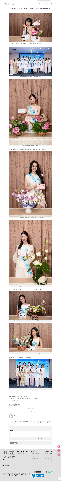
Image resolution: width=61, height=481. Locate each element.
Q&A (49, 3)
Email (25, 438)
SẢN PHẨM (27, 3)
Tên (10, 438)
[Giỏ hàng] (55, 4)
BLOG (28, 411)
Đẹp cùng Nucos (34, 3)
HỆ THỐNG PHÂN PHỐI (43, 3)
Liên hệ (52, 3)
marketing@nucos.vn (8, 463)
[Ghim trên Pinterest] (32, 408)
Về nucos (22, 3)
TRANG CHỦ (17, 3)
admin (34, 11)
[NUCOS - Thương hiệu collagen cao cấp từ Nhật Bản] (7, 4)
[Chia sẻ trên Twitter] (28, 408)
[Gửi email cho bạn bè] (30, 408)
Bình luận (11, 430)
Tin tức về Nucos (31, 411)
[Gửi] (50, 1)
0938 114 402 (7, 465)
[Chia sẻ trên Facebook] (26, 408)
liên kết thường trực (39, 411)
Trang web (40, 438)
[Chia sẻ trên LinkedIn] (35, 408)
